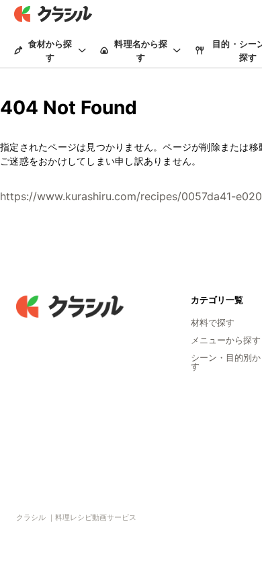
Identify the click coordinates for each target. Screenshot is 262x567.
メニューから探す (226, 340)
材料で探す (212, 322)
